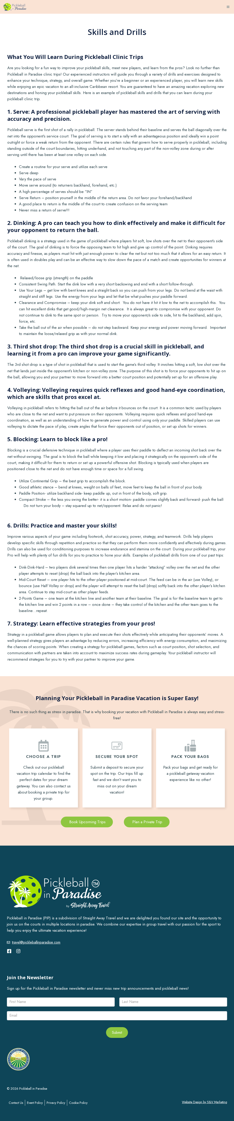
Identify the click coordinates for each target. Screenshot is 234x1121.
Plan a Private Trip (146, 822)
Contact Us (16, 1102)
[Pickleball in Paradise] (14, 7)
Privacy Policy (56, 1102)
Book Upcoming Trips (87, 822)
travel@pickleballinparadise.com (36, 942)
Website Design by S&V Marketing (204, 1102)
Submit (117, 1032)
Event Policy (35, 1102)
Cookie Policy (78, 1102)
